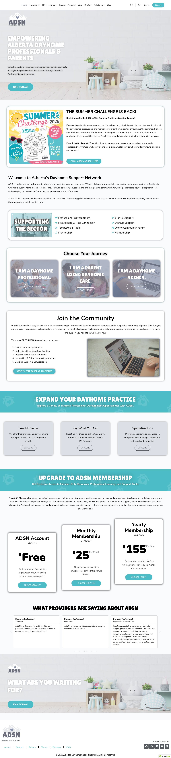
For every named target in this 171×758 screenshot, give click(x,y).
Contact (19, 747)
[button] (11, 631)
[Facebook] (146, 746)
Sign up (158, 5)
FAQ (68, 747)
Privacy (32, 747)
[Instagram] (151, 746)
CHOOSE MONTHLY (86, 583)
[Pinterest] (167, 746)
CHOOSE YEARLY (138, 577)
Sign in (146, 5)
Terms (44, 747)
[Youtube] (162, 746)
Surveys (57, 747)
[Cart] (139, 5)
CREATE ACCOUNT (32, 585)
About (7, 747)
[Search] (131, 5)
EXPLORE (28, 447)
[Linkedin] (156, 746)
